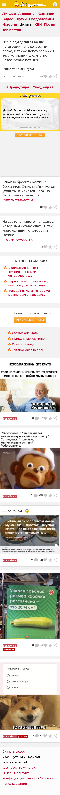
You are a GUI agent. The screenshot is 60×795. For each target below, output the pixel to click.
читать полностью (18, 200)
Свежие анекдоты (25, 332)
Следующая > (43, 87)
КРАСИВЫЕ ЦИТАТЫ (30, 319)
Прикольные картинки (28, 338)
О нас (6, 773)
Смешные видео (24, 344)
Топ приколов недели (28, 349)
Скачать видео (13, 751)
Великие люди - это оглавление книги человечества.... (23, 272)
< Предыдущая (17, 87)
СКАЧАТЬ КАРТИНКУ (30, 135)
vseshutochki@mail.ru (19, 767)
